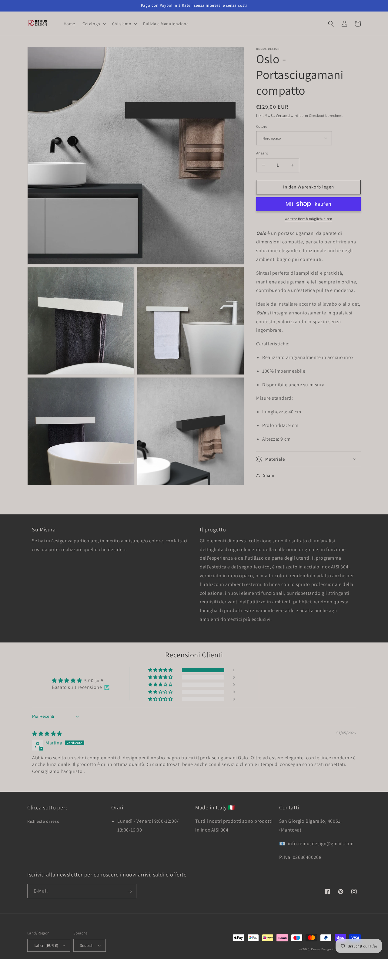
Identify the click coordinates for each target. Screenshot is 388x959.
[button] (94, 23)
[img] (47, 733)
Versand (283, 115)
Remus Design (321, 949)
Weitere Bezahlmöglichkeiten (309, 218)
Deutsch (87, 945)
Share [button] (268, 475)
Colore (261, 126)
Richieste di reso (43, 821)
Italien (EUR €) (46, 945)
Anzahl (262, 153)
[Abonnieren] (129, 891)
